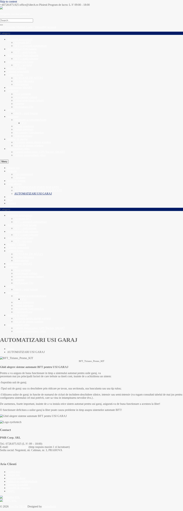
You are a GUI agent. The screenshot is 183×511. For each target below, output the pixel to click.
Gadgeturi (12, 90)
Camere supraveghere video (30, 155)
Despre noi (13, 474)
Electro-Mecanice (24, 81)
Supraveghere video (18, 148)
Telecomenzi (21, 84)
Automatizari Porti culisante (22, 55)
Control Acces (15, 74)
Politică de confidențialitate (22, 481)
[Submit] (1, 24)
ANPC (11, 491)
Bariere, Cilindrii (16, 68)
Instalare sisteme (16, 478)
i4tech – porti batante (26, 113)
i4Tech (11, 110)
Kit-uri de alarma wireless (28, 145)
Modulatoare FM (23, 106)
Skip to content (8, 1)
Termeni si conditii (17, 484)
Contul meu (13, 471)
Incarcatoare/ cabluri (25, 97)
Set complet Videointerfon (29, 132)
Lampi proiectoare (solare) (29, 100)
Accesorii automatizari (19, 39)
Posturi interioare (23, 129)
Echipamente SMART (19, 87)
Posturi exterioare (24, 126)
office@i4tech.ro (18, 446)
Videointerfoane (23, 135)
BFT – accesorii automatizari (30, 45)
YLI (23, 122)
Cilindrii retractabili (18, 71)
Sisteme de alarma (17, 139)
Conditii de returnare (18, 487)
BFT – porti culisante (26, 58)
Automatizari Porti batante (22, 48)
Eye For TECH (18, 506)
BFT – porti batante (25, 52)
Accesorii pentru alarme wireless (32, 142)
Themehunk (49, 506)
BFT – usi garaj (23, 65)
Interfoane (13, 116)
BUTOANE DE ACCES (28, 77)
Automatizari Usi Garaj (20, 61)
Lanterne (19, 103)
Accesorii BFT (22, 42)
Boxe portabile (22, 93)
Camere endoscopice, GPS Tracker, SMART (39, 151)
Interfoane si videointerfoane (30, 119)
